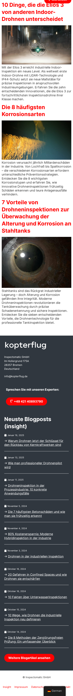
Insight (7, 687)
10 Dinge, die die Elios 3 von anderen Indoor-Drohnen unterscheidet (33, 12)
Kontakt (65, 687)
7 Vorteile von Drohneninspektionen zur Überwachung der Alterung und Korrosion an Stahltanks (36, 216)
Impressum (21, 687)
